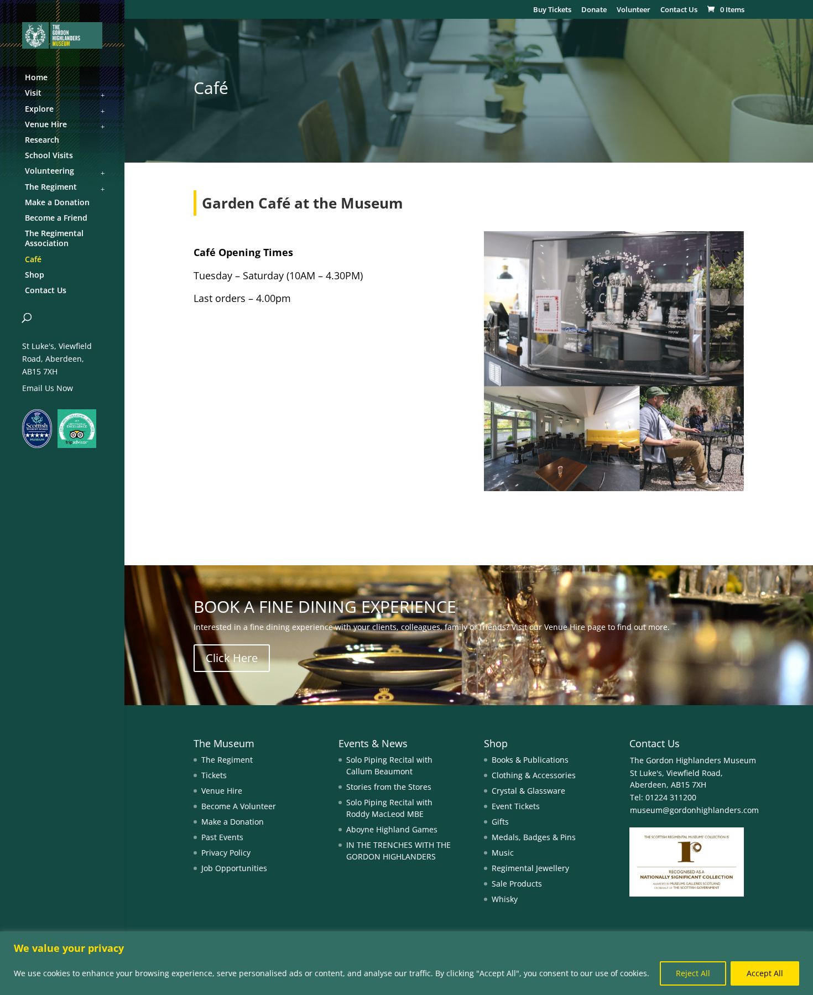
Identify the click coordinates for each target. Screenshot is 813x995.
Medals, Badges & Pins (534, 837)
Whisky (505, 899)
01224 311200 (669, 797)
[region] (406, 963)
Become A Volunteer (238, 806)
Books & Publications (530, 759)
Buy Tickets (552, 10)
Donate (594, 10)
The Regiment (227, 759)
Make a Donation (232, 821)
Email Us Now (47, 388)
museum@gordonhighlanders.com (694, 810)
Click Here (232, 657)
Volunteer (633, 10)
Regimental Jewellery (530, 868)
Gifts (500, 821)
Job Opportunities (234, 868)
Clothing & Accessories (534, 775)
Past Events (222, 837)
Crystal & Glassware (528, 790)
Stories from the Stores (388, 787)
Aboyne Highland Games (391, 829)
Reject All (693, 973)
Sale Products (517, 883)
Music (503, 852)
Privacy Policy (226, 852)
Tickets (214, 775)
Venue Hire (221, 790)
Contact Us (678, 10)
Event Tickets (516, 806)
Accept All (765, 973)
